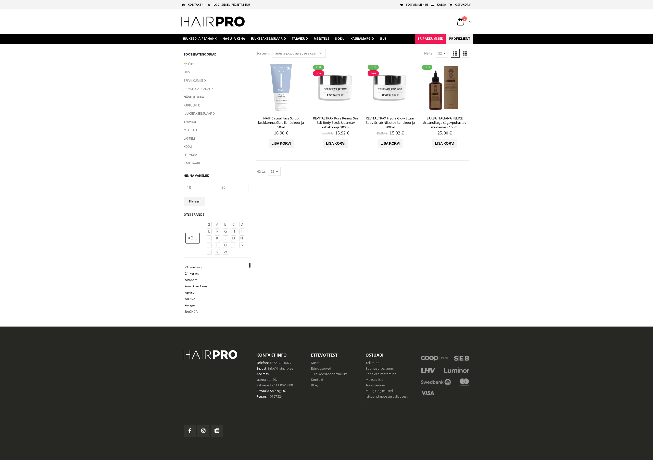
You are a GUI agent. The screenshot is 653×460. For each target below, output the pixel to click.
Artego (190, 305)
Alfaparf (191, 280)
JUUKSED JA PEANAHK (198, 89)
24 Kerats (192, 273)
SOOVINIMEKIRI (417, 4)
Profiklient (459, 38)
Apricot (190, 292)
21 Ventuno (193, 267)
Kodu (340, 38)
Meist (315, 363)
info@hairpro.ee (280, 368)
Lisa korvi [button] (281, 143)
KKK (369, 402)
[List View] (465, 53)
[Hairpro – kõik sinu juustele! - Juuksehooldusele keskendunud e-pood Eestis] (213, 21)
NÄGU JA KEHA (194, 97)
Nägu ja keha (233, 38)
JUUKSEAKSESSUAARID (199, 113)
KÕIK (192, 238)
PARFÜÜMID (192, 105)
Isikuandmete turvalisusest (387, 396)
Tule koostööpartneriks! (329, 374)
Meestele (322, 38)
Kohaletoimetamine (381, 374)
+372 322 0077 (281, 363)
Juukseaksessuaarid (268, 38)
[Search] (407, 22)
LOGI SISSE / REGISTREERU (232, 4)
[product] (281, 87)
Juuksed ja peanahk (200, 38)
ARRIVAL (191, 299)
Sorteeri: (263, 53)
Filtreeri (194, 201)
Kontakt (317, 379)
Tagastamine (375, 385)
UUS (383, 38)
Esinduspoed (321, 368)
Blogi (315, 385)
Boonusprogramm (380, 368)
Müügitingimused (379, 391)
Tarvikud (300, 38)
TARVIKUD (190, 122)
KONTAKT (194, 4)
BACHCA (191, 311)
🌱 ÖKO (189, 64)
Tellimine (373, 363)
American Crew (196, 286)
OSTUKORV (463, 4)
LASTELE (189, 138)
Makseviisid (375, 379)
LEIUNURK (190, 155)
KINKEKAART (192, 163)
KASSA (441, 4)
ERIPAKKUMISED (431, 38)
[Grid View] (455, 53)
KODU (188, 146)
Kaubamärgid (362, 38)
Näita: (428, 53)
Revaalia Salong (268, 391)
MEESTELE (191, 130)
